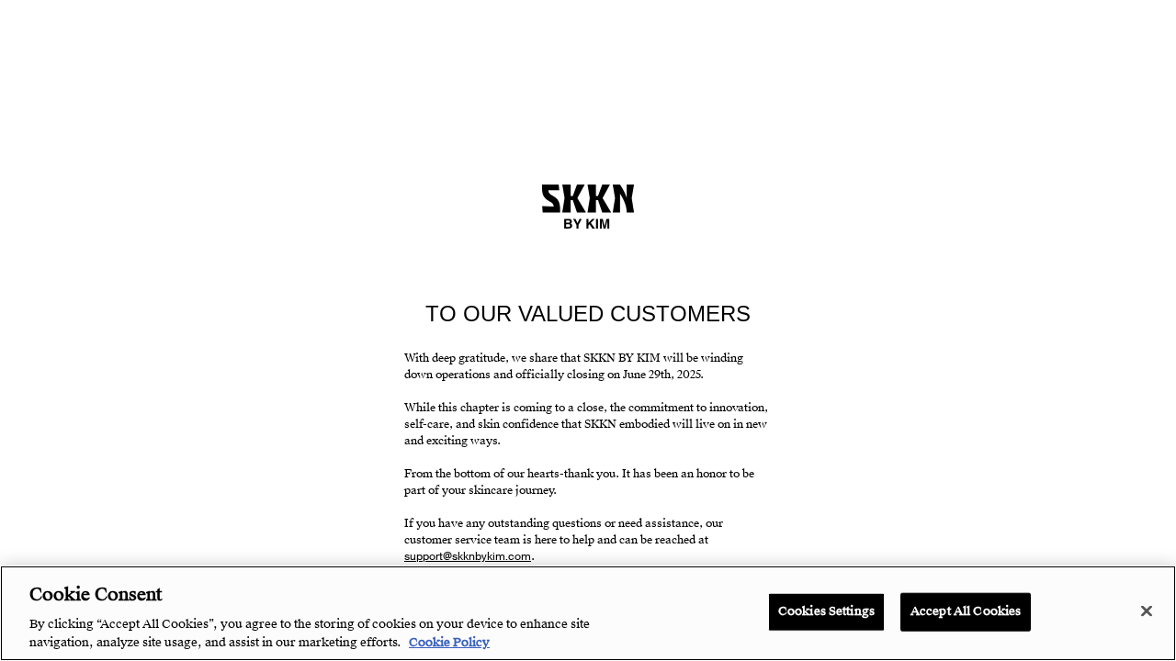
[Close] (1146, 611)
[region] (588, 613)
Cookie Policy (449, 641)
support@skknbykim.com (467, 556)
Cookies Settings (826, 611)
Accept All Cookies (965, 611)
